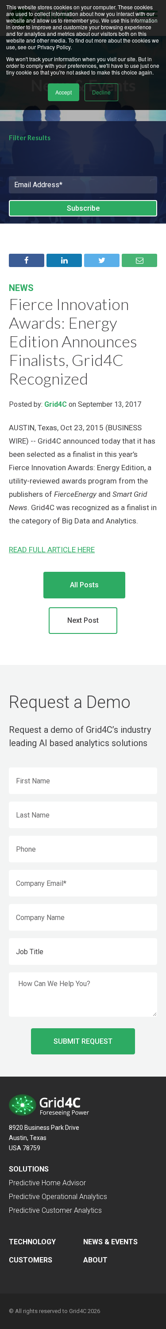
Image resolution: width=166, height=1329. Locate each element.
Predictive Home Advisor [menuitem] (47, 1183)
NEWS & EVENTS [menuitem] (110, 1242)
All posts (84, 585)
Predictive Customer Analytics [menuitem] (55, 1210)
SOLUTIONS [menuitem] (29, 1169)
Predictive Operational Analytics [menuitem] (58, 1196)
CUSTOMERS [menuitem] (30, 1260)
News (21, 288)
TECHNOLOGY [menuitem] (32, 1242)
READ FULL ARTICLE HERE (52, 549)
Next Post (83, 620)
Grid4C (55, 404)
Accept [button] (63, 92)
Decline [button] (101, 92)
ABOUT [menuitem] (95, 1260)
